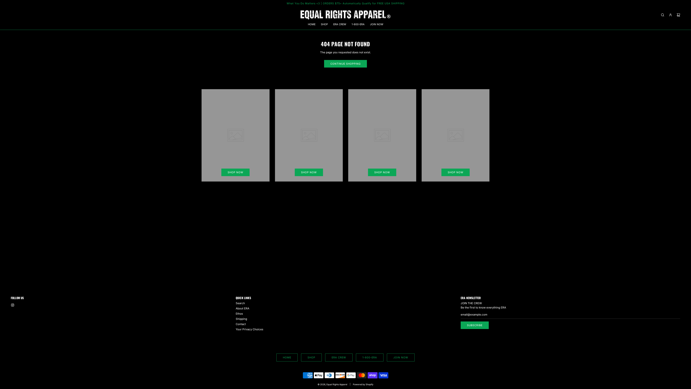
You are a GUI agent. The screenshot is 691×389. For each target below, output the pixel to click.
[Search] (663, 15)
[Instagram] (13, 305)
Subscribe (474, 325)
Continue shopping (345, 63)
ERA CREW (339, 357)
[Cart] (678, 15)
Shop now (235, 172)
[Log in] (670, 15)
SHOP (311, 357)
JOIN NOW (400, 357)
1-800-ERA (369, 357)
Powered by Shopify (363, 384)
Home (287, 357)
